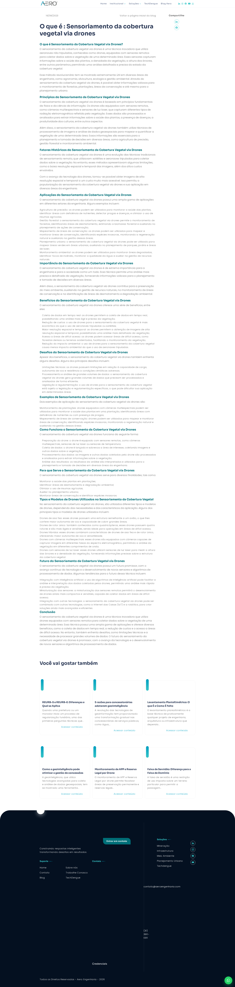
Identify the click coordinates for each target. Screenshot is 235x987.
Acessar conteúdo (72, 726)
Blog (42, 877)
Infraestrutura (165, 850)
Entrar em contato (116, 841)
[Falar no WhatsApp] (228, 980)
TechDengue (151, 3)
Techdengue (164, 865)
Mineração (163, 845)
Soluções (134, 3)
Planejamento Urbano (170, 860)
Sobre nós (71, 867)
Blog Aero (166, 3)
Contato (45, 872)
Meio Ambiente (165, 855)
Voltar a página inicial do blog (138, 15)
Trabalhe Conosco (77, 872)
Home (103, 3)
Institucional (116, 3)
